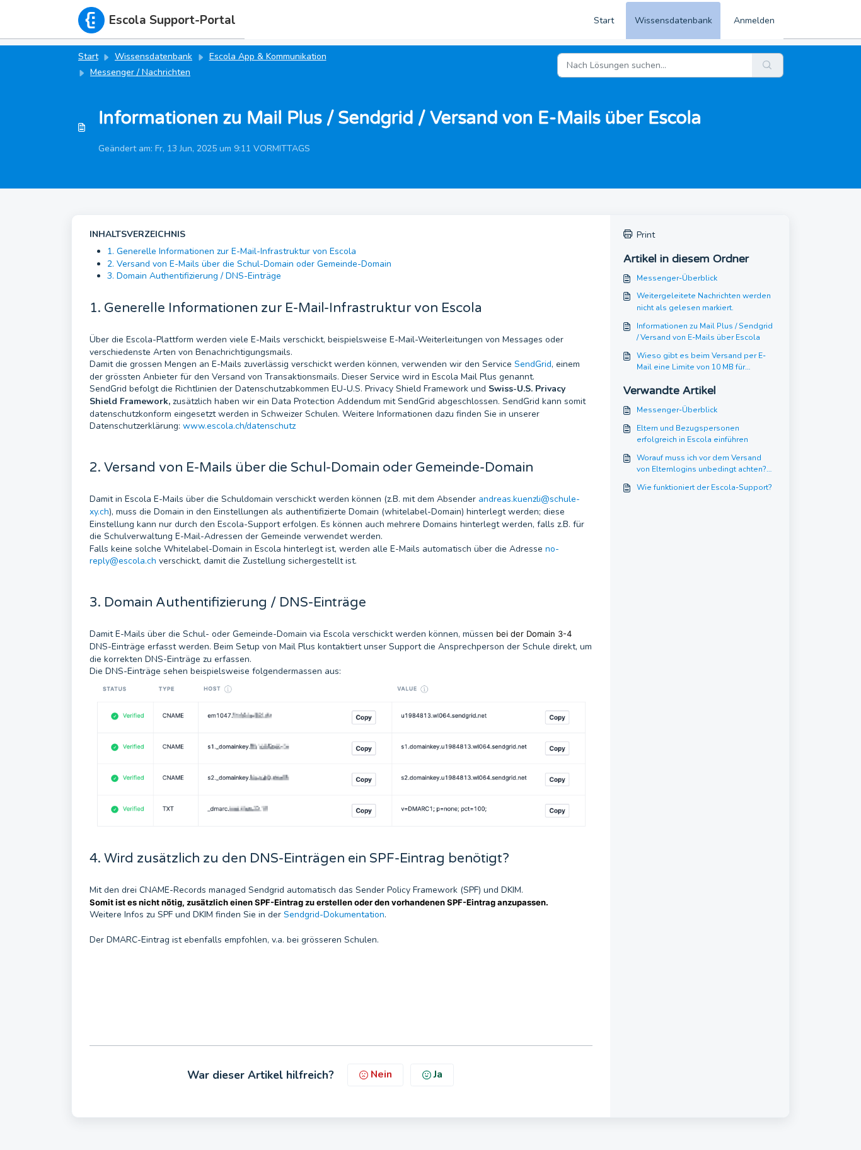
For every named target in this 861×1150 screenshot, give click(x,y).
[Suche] (767, 65)
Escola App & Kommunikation (267, 56)
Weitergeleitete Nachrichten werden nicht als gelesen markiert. (704, 301)
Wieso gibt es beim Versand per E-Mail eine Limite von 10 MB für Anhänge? (701, 362)
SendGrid (533, 364)
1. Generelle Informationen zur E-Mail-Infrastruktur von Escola (231, 251)
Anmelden (754, 20)
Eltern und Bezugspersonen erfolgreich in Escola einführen (692, 433)
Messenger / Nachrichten (140, 72)
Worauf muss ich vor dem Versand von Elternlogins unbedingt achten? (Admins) (701, 464)
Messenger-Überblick (677, 278)
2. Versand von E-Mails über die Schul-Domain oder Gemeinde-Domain (249, 264)
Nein (381, 1074)
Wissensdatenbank (673, 20)
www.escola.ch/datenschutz (239, 426)
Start (604, 20)
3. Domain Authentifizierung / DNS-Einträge (194, 276)
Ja (438, 1074)
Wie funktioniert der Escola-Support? (704, 487)
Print (646, 235)
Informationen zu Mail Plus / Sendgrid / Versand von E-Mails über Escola (705, 331)
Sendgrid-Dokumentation (334, 915)
